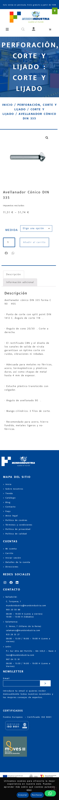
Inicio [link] (7, 104)
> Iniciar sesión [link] (12, 558)
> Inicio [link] (7, 484)
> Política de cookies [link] (15, 520)
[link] (54, 11)
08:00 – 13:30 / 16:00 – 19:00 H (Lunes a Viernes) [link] (28, 665)
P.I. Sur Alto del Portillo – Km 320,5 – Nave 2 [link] (31, 651)
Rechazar (37, 795)
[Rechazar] (54, 788)
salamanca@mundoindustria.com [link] (23, 630)
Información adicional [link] (20, 282)
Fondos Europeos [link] (13, 717)
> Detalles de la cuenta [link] (16, 562)
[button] (7, 29)
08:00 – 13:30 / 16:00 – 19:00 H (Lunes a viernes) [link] (28, 640)
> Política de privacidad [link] (16, 529)
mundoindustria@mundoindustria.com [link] (26, 605)
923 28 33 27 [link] (13, 634)
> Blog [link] (7, 502)
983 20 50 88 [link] (13, 609)
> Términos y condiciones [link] (17, 525)
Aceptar (22, 795)
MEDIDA (11, 230)
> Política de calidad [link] (15, 534)
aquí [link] (29, 789)
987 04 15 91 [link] (13, 659)
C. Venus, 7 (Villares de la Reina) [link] (23, 626)
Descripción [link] (13, 274)
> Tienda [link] (8, 493)
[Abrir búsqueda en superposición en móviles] (23, 29)
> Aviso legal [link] (10, 516)
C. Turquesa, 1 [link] (13, 601)
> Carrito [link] (8, 553)
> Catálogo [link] (9, 498)
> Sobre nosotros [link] (13, 489)
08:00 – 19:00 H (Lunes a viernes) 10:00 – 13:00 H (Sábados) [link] (24, 615)
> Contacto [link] (9, 507)
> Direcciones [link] (10, 567)
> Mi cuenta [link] (10, 549)
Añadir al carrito (34, 242)
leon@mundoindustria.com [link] (20, 655)
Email (6, 678)
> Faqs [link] (7, 511)
